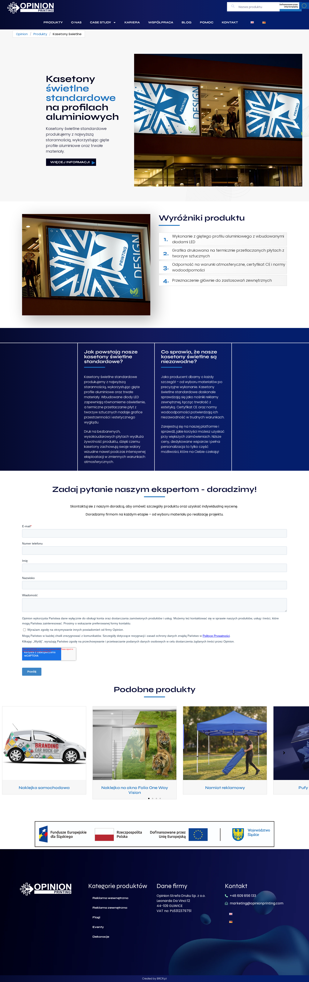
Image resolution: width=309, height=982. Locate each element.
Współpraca (160, 22)
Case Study (100, 22)
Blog (186, 22)
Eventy (98, 927)
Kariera (132, 22)
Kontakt (230, 22)
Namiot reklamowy (154, 787)
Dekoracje (100, 936)
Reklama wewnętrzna (110, 898)
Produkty (53, 22)
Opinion (22, 34)
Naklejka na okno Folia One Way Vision (64, 790)
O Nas (76, 22)
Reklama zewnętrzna (109, 907)
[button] (148, 798)
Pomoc (206, 22)
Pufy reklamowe (245, 787)
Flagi (96, 917)
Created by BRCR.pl (154, 978)
